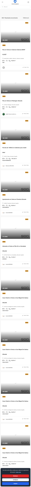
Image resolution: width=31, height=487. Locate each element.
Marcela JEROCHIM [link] (10, 165)
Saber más (18, 472)
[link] (15, 31)
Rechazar (15, 476)
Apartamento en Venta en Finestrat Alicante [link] (14, 199)
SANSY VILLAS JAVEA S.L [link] (11, 114)
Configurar (15, 479)
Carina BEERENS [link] (9, 212)
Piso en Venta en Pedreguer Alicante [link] (12, 101)
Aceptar (15, 483)
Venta (4, 45)
